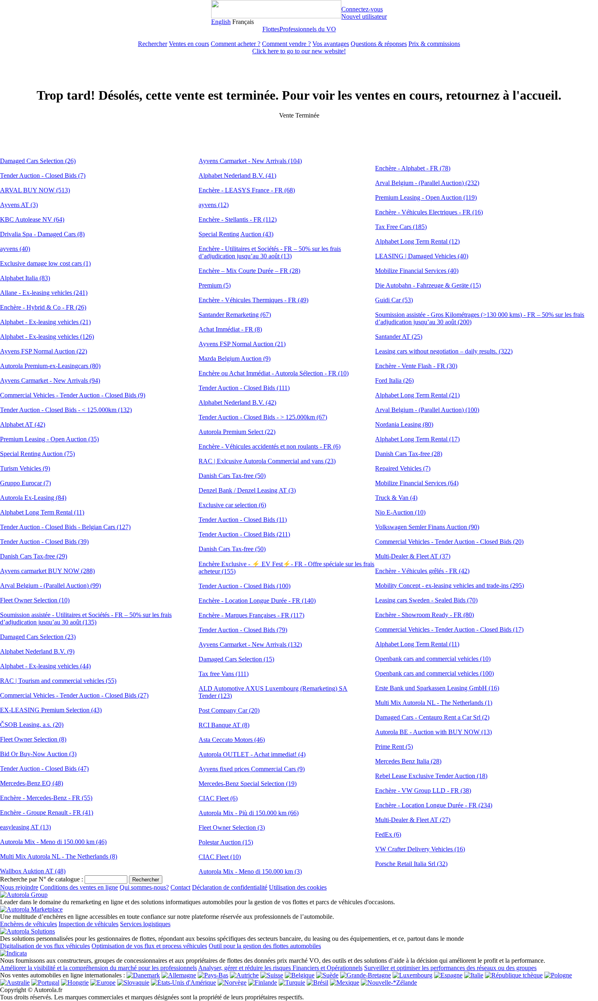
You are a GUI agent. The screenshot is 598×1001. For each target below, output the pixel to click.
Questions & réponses (379, 43)
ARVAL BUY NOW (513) (35, 190)
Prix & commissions (434, 43)
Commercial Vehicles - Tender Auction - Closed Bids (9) (72, 395)
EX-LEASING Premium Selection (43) (51, 710)
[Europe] (103, 982)
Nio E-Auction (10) (400, 512)
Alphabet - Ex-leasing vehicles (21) (45, 321)
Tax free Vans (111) (224, 673)
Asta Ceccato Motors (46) (232, 739)
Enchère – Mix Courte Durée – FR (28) (249, 270)
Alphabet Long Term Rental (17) (417, 439)
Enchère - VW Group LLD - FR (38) (423, 790)
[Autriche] (244, 975)
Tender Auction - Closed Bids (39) (44, 541)
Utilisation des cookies (298, 887)
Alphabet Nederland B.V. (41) (237, 175)
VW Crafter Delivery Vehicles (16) (420, 849)
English (221, 21)
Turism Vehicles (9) (25, 468)
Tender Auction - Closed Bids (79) (243, 629)
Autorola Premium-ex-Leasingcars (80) (50, 365)
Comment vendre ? (286, 43)
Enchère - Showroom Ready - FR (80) (424, 614)
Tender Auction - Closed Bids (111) (244, 387)
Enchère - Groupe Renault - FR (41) (46, 812)
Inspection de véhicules (88, 923)
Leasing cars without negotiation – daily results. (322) (444, 351)
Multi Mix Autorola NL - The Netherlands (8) (58, 856)
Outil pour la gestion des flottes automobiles (265, 945)
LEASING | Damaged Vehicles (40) (421, 256)
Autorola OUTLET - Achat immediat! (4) (252, 754)
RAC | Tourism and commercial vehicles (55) (58, 680)
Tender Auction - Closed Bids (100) (244, 585)
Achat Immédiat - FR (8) (230, 329)
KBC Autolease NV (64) (32, 219)
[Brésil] (317, 982)
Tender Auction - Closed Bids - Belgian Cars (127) (65, 526)
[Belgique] (299, 975)
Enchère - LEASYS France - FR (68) (247, 190)
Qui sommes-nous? (144, 887)
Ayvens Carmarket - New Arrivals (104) (250, 160)
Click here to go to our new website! (299, 51)
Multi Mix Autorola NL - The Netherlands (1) (433, 702)
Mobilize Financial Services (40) (416, 270)
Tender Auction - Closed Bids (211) (244, 534)
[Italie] (473, 975)
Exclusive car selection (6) (232, 505)
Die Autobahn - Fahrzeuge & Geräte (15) (428, 285)
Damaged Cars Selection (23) (38, 636)
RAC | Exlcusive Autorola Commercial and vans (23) (267, 461)
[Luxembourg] (412, 975)
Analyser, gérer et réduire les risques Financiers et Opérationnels (280, 967)
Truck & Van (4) (396, 497)
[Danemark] (143, 975)
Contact (180, 887)
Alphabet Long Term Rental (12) (417, 241)
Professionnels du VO (307, 29)
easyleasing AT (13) (25, 827)
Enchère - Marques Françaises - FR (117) (251, 615)
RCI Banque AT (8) (224, 725)
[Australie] (15, 982)
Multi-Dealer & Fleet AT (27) (412, 819)
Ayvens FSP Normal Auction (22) (43, 351)
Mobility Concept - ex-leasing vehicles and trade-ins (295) (449, 585)
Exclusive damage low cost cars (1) (45, 263)
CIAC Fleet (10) (220, 856)
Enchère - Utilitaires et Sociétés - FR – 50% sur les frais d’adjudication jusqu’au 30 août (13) (270, 252)
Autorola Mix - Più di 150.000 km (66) (249, 812)
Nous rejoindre (19, 887)
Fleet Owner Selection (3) (232, 827)
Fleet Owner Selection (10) (35, 600)
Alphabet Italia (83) (25, 278)
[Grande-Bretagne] (365, 975)
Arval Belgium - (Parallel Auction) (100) (427, 409)
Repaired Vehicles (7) (402, 468)
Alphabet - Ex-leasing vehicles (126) (47, 336)
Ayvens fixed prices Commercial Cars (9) (252, 768)
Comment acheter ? (235, 43)
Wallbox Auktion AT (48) (32, 871)
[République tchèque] (514, 975)
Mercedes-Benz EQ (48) (31, 783)
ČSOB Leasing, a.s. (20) (31, 724)
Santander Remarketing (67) (235, 314)
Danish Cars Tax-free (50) (232, 475)
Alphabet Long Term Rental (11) (42, 512)
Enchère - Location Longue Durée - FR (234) (433, 805)
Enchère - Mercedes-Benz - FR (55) (46, 797)
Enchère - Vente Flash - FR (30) (416, 365)
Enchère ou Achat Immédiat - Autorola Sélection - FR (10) (274, 373)
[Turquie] (292, 982)
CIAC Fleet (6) (218, 798)
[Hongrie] (75, 982)
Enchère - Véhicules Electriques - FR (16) (429, 212)
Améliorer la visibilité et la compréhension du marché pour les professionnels (98, 967)
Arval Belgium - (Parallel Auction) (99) (50, 585)
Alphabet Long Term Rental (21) (417, 395)
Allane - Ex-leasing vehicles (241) (43, 292)
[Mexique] (344, 982)
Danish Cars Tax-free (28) (408, 453)
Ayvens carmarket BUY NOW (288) (47, 570)
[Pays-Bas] (213, 975)
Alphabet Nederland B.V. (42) (237, 402)
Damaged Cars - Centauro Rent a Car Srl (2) (432, 717)
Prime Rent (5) (394, 746)
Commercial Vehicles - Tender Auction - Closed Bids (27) (74, 695)
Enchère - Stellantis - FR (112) (238, 219)
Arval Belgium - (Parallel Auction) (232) (427, 182)
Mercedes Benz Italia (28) (408, 761)
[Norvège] (232, 982)
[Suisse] (271, 975)
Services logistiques (145, 923)
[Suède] (327, 975)
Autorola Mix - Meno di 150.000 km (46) (53, 841)
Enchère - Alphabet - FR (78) (412, 168)
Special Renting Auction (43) (236, 234)
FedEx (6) (388, 834)
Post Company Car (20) (229, 710)
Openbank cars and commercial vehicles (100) (434, 673)
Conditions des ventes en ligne (79, 887)
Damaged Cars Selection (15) (236, 659)
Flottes (270, 29)
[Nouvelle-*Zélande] (389, 982)
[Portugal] (45, 982)
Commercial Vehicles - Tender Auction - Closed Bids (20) (449, 541)
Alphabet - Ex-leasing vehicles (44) (45, 666)
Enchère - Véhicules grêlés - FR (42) (422, 570)
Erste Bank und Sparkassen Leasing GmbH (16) (437, 688)
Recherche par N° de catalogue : (41, 879)
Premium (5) (215, 285)
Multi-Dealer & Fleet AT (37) (412, 556)
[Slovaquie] (133, 982)
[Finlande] (262, 982)
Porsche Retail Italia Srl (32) (411, 863)
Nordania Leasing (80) (404, 424)
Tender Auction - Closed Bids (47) (44, 768)
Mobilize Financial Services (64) (416, 483)
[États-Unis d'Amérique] (183, 982)
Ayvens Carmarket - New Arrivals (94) (50, 380)
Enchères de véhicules (28, 923)
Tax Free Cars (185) (401, 226)
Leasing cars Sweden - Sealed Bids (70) (426, 600)
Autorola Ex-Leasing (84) (33, 497)
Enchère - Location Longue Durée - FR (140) (257, 600)
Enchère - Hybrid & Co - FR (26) (43, 307)
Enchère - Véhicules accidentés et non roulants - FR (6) (269, 446)
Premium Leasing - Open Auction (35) (49, 439)
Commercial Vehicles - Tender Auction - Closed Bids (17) (449, 629)
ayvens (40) (15, 248)
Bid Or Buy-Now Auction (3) (38, 753)
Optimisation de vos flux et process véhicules (149, 945)
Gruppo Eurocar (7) (25, 483)
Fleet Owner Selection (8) (33, 739)
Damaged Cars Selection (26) (38, 160)
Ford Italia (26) (394, 380)
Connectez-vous (362, 9)
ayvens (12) (214, 204)
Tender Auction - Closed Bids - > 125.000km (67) (263, 417)
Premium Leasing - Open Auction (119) (426, 197)
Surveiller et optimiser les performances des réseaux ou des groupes (450, 967)
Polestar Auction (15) (226, 842)
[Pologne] (558, 975)
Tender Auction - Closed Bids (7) (42, 175)
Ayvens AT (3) (19, 204)
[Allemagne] (179, 975)
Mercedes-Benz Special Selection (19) (248, 783)
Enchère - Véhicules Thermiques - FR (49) (253, 300)
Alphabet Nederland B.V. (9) (37, 651)
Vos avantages (330, 43)
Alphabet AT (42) (22, 424)
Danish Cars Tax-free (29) (33, 556)
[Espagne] (448, 975)
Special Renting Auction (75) (37, 453)
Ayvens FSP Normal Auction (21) (242, 343)
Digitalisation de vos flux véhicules (45, 945)
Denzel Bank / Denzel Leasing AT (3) (247, 490)
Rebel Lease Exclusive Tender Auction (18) (431, 775)
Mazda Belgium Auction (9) (235, 358)
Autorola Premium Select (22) (237, 431)
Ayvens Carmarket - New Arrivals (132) (250, 644)
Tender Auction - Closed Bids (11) (243, 519)
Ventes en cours (189, 43)
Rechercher (152, 43)
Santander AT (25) (398, 336)
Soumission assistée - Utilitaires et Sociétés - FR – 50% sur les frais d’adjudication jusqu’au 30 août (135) (86, 618)
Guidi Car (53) (394, 300)
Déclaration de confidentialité (229, 887)
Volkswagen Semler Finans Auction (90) (427, 526)
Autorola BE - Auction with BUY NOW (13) (433, 731)
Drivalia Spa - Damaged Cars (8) (42, 234)
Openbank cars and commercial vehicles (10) (433, 658)
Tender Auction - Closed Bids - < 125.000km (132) (66, 409)
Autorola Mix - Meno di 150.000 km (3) (250, 871)
